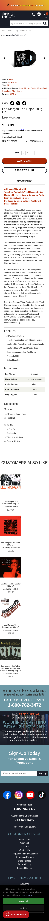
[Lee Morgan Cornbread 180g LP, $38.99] (10, 526)
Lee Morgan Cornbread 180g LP (10, 544)
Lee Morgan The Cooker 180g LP (11, 585)
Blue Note (12, 82)
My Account (24, 839)
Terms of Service (24, 868)
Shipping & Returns (24, 857)
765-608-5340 (24, 820)
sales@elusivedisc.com (25, 827)
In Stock (13, 137)
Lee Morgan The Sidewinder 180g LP (10, 503)
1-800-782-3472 (24, 705)
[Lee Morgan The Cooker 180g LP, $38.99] (10, 567)
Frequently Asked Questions (24, 854)
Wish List (24, 843)
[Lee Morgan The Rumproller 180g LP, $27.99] (10, 608)
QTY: (17, 153)
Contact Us (24, 850)
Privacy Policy (24, 864)
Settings (23, 908)
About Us (24, 884)
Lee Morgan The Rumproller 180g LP (10, 626)
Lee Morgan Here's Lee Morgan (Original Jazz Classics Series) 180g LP (10, 668)
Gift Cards (24, 847)
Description (24, 181)
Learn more (27, 895)
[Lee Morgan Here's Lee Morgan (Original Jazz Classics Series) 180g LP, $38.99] (10, 649)
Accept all (23, 901)
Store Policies (24, 861)
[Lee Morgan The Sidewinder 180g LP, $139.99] (10, 484)
